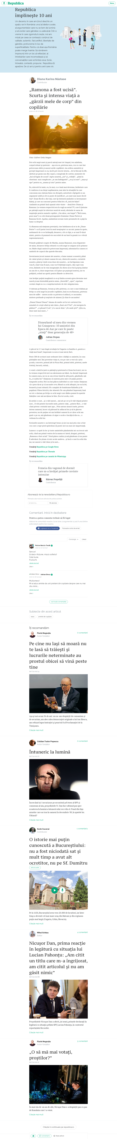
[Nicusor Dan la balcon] (58, 1084)
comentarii (82, 633)
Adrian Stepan (53, 337)
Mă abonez (53, 503)
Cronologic (73, 539)
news (32, 617)
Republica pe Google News (48, 447)
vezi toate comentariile (58, 602)
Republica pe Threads (45, 451)
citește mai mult (34, 563)
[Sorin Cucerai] (32, 830)
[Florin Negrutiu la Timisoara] (58, 693)
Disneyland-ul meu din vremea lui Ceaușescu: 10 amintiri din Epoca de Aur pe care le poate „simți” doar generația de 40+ (57, 327)
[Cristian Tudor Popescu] (32, 743)
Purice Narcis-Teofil (42, 545)
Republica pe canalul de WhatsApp (51, 456)
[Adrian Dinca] (34, 574)
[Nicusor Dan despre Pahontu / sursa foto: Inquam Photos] (58, 999)
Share (59, 1136)
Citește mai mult (36, 730)
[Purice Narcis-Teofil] (31, 546)
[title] (41, 338)
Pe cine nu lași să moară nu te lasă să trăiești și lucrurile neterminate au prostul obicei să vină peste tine (58, 655)
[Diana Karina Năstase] (32, 80)
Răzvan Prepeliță (54, 479)
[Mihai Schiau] (32, 934)
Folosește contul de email (71, 528)
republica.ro (12, 3)
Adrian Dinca (45, 574)
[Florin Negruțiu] (32, 634)
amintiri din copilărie (45, 617)
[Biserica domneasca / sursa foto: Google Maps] (58, 890)
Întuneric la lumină (49, 752)
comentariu (82, 829)
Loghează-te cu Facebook (49, 528)
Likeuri (84, 539)
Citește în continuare (58, 1127)
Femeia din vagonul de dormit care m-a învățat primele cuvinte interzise (58, 471)
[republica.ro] (33, 1136)
